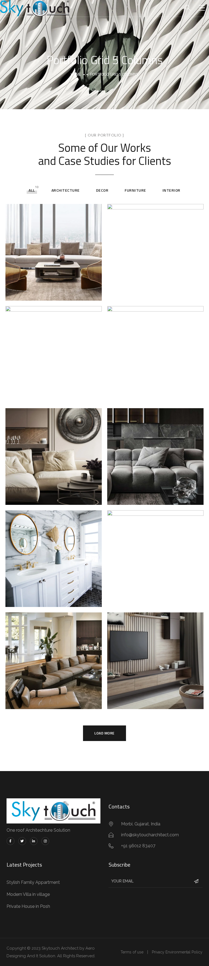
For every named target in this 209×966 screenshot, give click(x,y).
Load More (104, 733)
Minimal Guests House (155, 246)
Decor (102, 190)
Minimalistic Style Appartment (155, 450)
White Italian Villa (53, 655)
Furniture (135, 190)
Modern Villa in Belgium (54, 450)
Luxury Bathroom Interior (54, 553)
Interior (171, 190)
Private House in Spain (155, 348)
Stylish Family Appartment (54, 246)
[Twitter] (22, 841)
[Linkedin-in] (34, 841)
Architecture (65, 190)
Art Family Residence (54, 348)
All (32, 190)
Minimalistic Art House (155, 655)
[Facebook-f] (10, 841)
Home (76, 74)
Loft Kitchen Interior (155, 553)
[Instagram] (45, 841)
